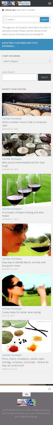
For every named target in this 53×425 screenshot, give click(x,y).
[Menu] (49, 3)
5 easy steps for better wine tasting (21, 312)
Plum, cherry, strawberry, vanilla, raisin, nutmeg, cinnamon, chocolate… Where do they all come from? (25, 362)
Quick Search (8, 72)
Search (44, 77)
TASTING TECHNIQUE (11, 118)
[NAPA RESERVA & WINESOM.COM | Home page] (21, 3)
